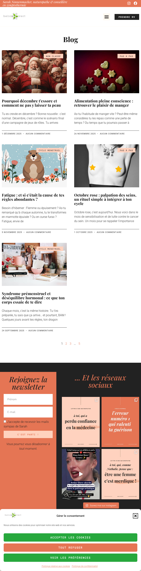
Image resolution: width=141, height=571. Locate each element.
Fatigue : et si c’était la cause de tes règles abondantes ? (33, 197)
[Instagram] (129, 3)
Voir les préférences (70, 557)
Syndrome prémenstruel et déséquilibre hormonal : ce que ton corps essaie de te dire (33, 297)
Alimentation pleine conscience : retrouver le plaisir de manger (103, 103)
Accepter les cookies (70, 537)
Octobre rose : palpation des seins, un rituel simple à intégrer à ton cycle (105, 199)
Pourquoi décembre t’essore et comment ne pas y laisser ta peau (31, 103)
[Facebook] (135, 3)
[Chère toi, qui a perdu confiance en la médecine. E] (81, 422)
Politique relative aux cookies (56, 566)
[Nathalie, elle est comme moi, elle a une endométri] (120, 474)
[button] (135, 516)
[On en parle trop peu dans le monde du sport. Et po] (81, 474)
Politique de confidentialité (85, 566)
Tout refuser (70, 547)
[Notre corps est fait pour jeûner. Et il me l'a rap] (120, 422)
